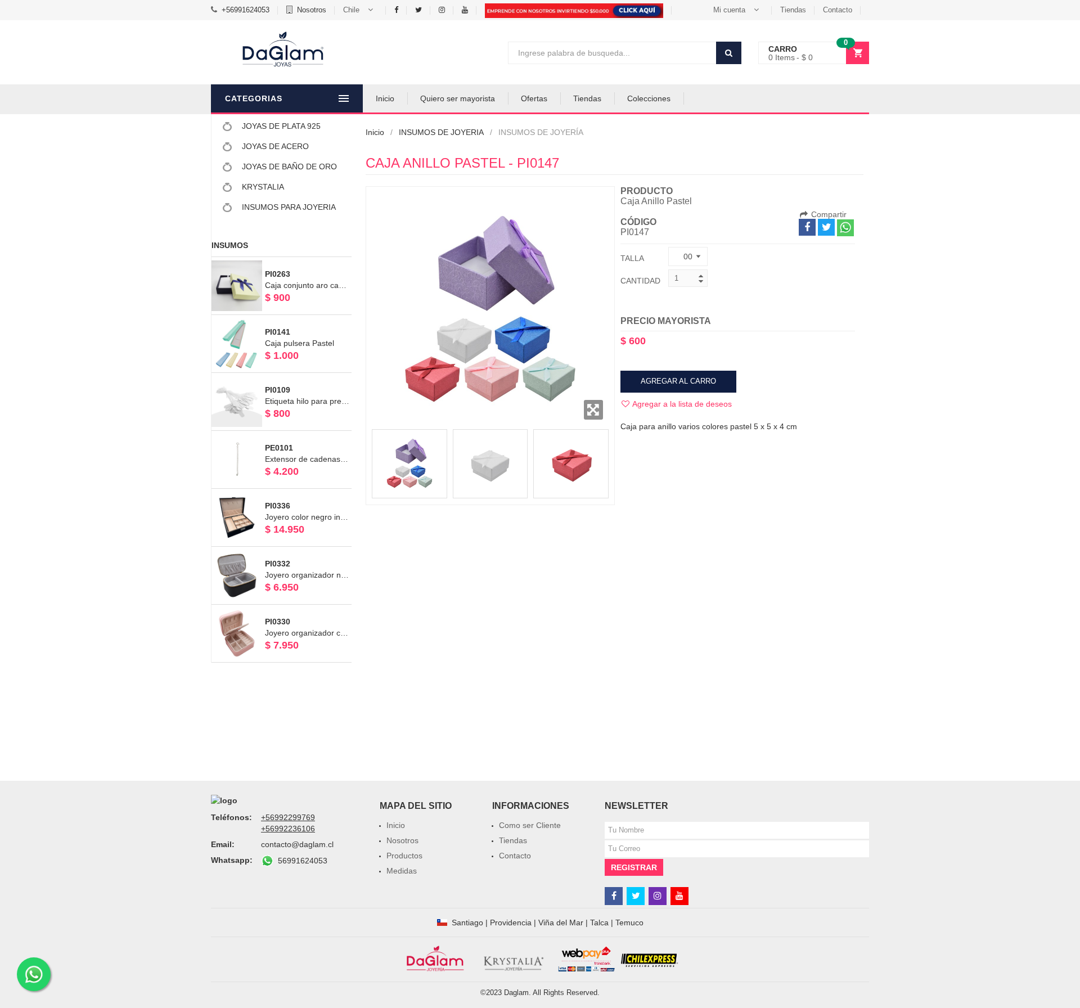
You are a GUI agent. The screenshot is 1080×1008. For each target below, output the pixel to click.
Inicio (385, 98)
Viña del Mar (560, 922)
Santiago (467, 922)
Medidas (401, 870)
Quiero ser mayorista (457, 98)
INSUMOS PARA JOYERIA (288, 207)
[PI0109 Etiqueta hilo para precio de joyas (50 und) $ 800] (282, 378)
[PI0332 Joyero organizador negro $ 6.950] (282, 552)
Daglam (516, 992)
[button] (360, 10)
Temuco (629, 922)
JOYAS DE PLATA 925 (280, 126)
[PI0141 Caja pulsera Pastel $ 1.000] (282, 320)
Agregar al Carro (678, 381)
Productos (404, 855)
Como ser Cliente (530, 825)
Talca (599, 922)
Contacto (837, 10)
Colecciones (648, 98)
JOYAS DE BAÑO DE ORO (288, 166)
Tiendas (793, 10)
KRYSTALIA (262, 186)
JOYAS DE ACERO (274, 146)
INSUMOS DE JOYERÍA (540, 132)
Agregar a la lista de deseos (681, 403)
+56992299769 (288, 817)
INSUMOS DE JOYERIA (441, 132)
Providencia (511, 922)
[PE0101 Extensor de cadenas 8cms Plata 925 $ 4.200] (282, 436)
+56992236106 (288, 828)
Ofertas (534, 98)
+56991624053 (245, 10)
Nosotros (311, 10)
